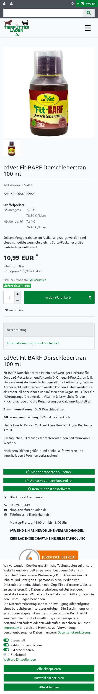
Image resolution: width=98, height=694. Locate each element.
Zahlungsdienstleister (26, 645)
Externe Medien (22, 650)
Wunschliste (16, 310)
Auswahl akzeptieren (49, 678)
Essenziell (18, 640)
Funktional (18, 654)
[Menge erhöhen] (17, 294)
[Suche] (89, 13)
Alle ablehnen (49, 687)
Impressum (11, 627)
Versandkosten (37, 280)
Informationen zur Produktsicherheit (33, 343)
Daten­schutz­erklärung (74, 632)
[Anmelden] (5, 3)
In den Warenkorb (58, 297)
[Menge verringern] (17, 300)
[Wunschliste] (72, 3)
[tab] (49, 329)
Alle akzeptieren (49, 668)
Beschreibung (17, 329)
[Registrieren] (12, 3)
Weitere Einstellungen (19, 659)
